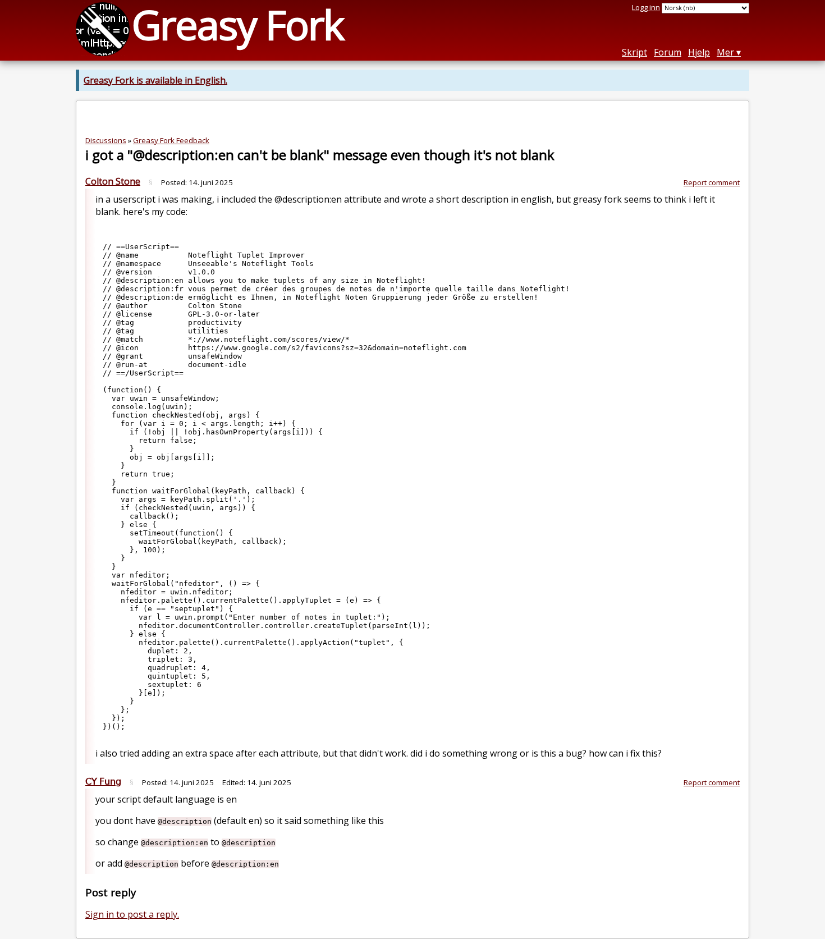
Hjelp (699, 52)
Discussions (105, 140)
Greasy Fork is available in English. (155, 80)
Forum (667, 52)
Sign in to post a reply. (132, 914)
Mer (725, 52)
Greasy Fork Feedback (171, 140)
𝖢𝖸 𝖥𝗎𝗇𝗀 (103, 781)
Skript (634, 52)
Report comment (712, 182)
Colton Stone (112, 181)
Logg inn (646, 7)
